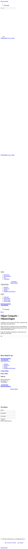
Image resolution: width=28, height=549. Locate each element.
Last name (3, 416)
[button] (3, 36)
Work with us (7, 298)
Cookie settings (5, 371)
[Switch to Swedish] (6, 5)
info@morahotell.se (6, 304)
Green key (6, 297)
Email (2, 410)
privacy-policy (7, 301)
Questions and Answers (9, 291)
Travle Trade (7, 299)
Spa (5, 277)
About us (6, 287)
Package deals (7, 276)
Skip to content (4, 1)
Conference (6, 279)
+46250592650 (4, 305)
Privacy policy (4, 373)
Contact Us (6, 288)
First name (3, 413)
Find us (5, 290)
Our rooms (6, 274)
